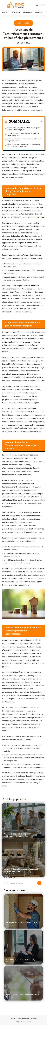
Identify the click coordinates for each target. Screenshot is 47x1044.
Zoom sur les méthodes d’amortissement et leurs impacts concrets (24, 140)
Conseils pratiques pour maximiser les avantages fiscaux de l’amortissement (24, 145)
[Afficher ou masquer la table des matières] (36, 121)
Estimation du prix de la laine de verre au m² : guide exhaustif (21, 923)
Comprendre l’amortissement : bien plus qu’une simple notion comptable (23, 129)
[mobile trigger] (4, 5)
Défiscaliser (23, 23)
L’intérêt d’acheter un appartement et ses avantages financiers (21, 870)
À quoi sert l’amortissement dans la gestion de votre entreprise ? (23, 134)
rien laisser (10, 177)
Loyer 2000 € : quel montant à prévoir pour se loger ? (21, 960)
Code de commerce (36, 217)
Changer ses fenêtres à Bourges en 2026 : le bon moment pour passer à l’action (22, 995)
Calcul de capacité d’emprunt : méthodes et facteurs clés (17, 834)
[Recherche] (37, 5)
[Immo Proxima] (16, 5)
